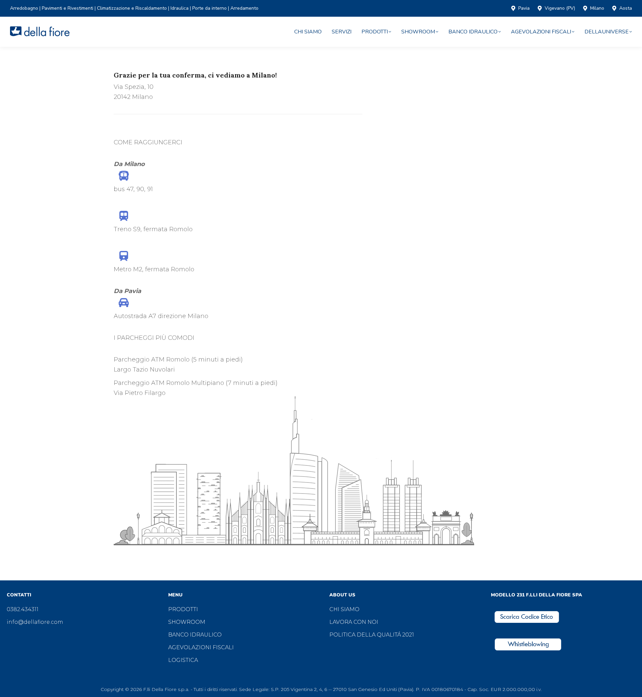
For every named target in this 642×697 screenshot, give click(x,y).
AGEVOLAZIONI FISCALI (201, 647)
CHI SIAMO (344, 609)
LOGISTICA (183, 660)
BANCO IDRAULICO (195, 635)
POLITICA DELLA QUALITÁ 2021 (371, 635)
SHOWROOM (186, 622)
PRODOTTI (183, 609)
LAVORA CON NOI (353, 622)
